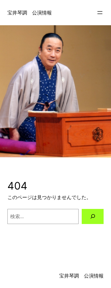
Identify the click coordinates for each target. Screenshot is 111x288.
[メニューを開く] (100, 12)
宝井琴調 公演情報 (29, 13)
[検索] (93, 216)
